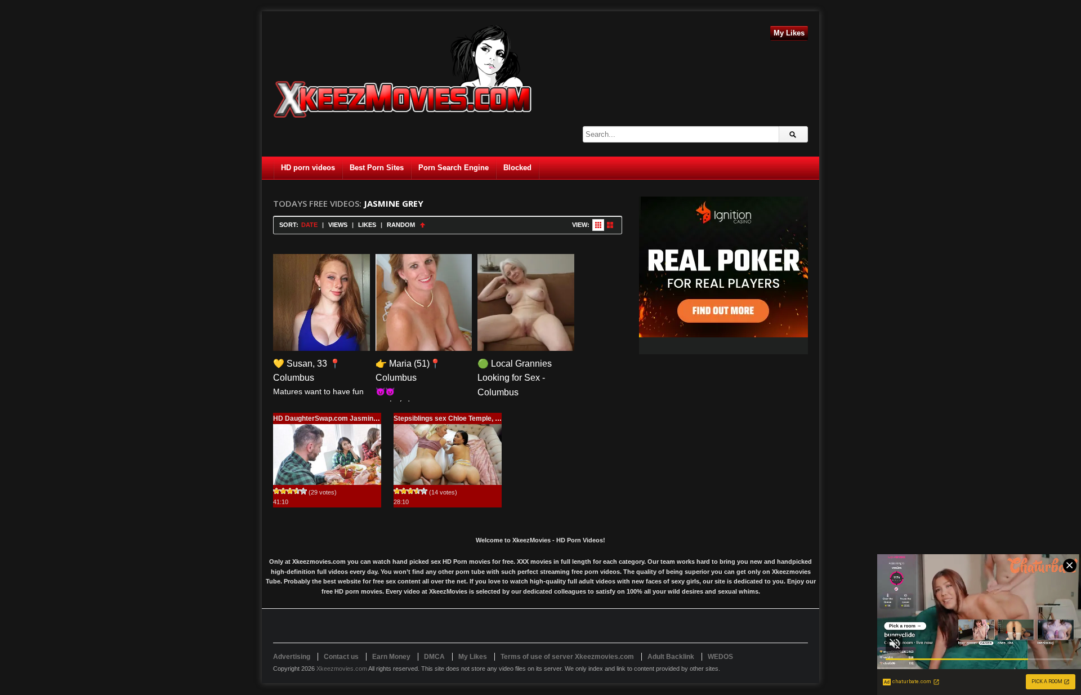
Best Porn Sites (377, 167)
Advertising (291, 657)
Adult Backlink (670, 657)
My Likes (789, 33)
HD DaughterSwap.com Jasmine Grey (334, 418)
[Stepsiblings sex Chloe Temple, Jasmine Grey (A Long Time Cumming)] (447, 454)
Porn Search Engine (453, 167)
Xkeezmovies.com (341, 668)
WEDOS (720, 657)
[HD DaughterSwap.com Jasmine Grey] (327, 454)
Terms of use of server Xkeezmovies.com (567, 657)
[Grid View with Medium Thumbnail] (610, 225)
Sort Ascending (422, 225)
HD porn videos (308, 167)
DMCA (434, 657)
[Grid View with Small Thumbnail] (598, 225)
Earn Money (391, 657)
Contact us (341, 657)
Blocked (517, 167)
